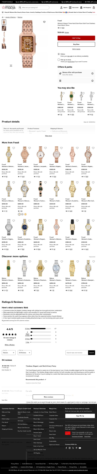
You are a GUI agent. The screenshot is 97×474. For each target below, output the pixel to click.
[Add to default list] (63, 93)
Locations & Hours (38, 415)
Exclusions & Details (77, 436)
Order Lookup (5, 419)
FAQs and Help (6, 412)
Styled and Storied (54, 444)
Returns (4, 425)
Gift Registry (37, 453)
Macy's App (37, 419)
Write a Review (9, 345)
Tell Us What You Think (40, 449)
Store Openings (38, 442)
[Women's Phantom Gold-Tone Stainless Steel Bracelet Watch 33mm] (40, 268)
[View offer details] (76, 73)
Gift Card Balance (22, 424)
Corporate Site (53, 419)
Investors (51, 422)
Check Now (87, 436)
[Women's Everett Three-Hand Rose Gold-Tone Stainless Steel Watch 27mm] (72, 154)
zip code (69, 56)
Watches (20, 17)
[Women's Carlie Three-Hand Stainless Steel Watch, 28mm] (88, 227)
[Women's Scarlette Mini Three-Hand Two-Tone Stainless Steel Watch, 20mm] (61, 96)
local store (71, 61)
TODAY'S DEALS (7, 2)
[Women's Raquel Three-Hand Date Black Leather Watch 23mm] (72, 227)
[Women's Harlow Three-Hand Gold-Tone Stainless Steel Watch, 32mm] (71, 96)
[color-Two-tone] (19, 214)
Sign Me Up (80, 416)
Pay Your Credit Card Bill (24, 431)
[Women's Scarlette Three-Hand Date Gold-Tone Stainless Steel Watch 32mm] (72, 189)
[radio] (19, 214)
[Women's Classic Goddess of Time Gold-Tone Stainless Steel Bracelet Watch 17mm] (9, 268)
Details (67, 32)
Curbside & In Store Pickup (41, 412)
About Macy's (52, 412)
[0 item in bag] (93, 7)
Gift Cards (20, 420)
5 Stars (27, 328)
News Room (52, 434)
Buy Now (76, 44)
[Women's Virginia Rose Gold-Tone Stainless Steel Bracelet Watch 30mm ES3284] (56, 154)
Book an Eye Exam (39, 446)
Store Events (37, 439)
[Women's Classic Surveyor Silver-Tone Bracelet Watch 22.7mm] (56, 268)
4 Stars (27, 332)
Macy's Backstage (38, 422)
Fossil (60, 20)
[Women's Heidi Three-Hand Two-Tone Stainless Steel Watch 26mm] (56, 189)
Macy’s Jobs (52, 431)
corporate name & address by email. (78, 470)
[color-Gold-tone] (25, 214)
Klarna (3, 415)
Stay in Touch (37, 436)
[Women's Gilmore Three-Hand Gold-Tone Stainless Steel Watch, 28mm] (9, 154)
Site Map (51, 438)
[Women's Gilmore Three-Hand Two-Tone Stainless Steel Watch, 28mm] (9, 189)
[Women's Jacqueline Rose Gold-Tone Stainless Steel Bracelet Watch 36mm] (40, 154)
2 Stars (27, 339)
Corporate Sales (53, 415)
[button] (24, 44)
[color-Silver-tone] (22, 214)
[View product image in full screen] (11, 66)
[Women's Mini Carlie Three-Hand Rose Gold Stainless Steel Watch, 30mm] (88, 189)
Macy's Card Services (24, 427)
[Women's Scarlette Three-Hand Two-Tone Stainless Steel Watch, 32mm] (24, 227)
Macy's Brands (38, 425)
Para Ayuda (5, 422)
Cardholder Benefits (23, 417)
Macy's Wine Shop (39, 429)
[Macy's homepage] (2, 17)
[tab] (4, 22)
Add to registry (76, 49)
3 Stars (27, 335)
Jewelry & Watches (10, 17)
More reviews (48, 397)
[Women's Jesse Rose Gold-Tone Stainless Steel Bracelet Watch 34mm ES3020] (24, 154)
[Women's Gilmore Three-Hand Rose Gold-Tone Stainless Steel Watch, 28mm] (56, 227)
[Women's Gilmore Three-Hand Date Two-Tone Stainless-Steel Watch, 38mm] (24, 189)
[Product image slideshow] (27, 44)
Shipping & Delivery (7, 429)
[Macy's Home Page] (8, 7)
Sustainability (52, 441)
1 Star (27, 342)
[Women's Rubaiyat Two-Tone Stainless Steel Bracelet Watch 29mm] (88, 268)
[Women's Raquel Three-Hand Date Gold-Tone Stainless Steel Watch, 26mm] (40, 227)
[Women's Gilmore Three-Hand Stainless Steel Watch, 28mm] (91, 96)
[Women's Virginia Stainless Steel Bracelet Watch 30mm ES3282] (9, 227)
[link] (61, 109)
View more (48, 135)
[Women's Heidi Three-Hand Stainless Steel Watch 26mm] (81, 96)
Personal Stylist (38, 432)
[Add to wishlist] (44, 22)
